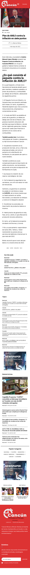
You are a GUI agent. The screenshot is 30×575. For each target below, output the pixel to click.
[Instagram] (9, 572)
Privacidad (15, 562)
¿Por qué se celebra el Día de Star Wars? (22, 497)
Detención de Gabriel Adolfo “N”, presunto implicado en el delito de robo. (15, 273)
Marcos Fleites (17, 43)
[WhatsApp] (20, 50)
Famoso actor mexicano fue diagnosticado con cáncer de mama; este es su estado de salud (13, 347)
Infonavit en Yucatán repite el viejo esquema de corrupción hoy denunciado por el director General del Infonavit (14, 334)
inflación (16, 248)
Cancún (6, 265)
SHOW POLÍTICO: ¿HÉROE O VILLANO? (15, 267)
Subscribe (24, 559)
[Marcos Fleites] (10, 43)
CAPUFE (11, 248)
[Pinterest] (16, 50)
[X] (13, 50)
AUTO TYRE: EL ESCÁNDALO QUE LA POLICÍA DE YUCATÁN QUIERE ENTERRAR (14, 341)
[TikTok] (13, 572)
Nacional (5, 30)
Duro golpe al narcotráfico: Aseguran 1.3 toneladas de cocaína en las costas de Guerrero (15, 289)
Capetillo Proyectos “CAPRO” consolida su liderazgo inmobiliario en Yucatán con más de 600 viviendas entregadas (16, 261)
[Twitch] (16, 572)
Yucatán (4, 331)
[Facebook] (9, 50)
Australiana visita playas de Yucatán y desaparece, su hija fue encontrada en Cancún (14, 139)
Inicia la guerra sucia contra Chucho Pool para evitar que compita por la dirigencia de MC (16, 281)
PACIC (21, 248)
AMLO (8, 248)
